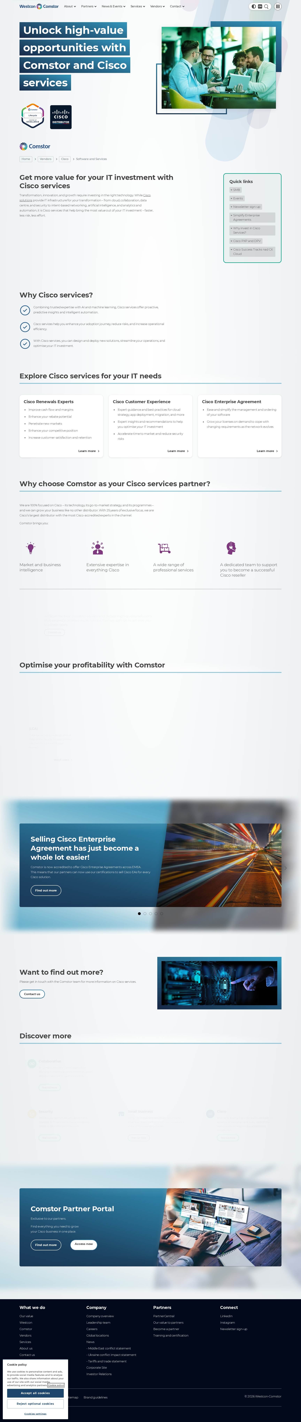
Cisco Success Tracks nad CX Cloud (253, 252)
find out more (47, 1090)
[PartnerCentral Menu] (277, 6)
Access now (84, 1244)
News (90, 1342)
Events (238, 198)
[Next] (285, 868)
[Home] (39, 6)
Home (26, 159)
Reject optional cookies (35, 1403)
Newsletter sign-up (246, 206)
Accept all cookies (35, 1393)
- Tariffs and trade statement (106, 1361)
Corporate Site (96, 1367)
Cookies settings (35, 1413)
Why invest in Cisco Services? (246, 230)
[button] (254, 6)
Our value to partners (168, 1322)
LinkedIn (226, 1316)
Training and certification (170, 1335)
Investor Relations (99, 1374)
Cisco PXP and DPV (247, 241)
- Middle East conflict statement (108, 1348)
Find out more (46, 890)
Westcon (26, 1322)
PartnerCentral (163, 1316)
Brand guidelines (95, 1397)
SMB (236, 190)
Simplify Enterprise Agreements (246, 217)
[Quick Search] (266, 6)
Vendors (45, 159)
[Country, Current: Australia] (260, 6)
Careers (91, 1329)
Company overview (100, 1316)
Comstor (26, 1329)
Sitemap (72, 1397)
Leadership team (98, 1322)
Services (25, 1342)
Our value (26, 1316)
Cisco (64, 159)
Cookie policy (56, 1385)
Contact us (32, 634)
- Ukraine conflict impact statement (111, 1355)
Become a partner (166, 1329)
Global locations (97, 1335)
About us (26, 1348)
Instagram (227, 1322)
